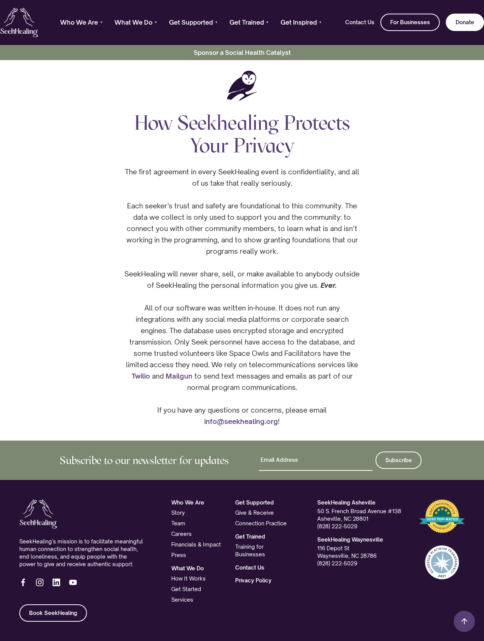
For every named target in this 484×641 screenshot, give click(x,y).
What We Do (187, 568)
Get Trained (250, 536)
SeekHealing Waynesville (350, 539)
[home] (19, 22)
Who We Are (187, 502)
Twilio (141, 376)
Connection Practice (261, 523)
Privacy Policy (253, 580)
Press (178, 555)
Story (178, 512)
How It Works (188, 578)
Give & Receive (254, 512)
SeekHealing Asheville (346, 502)
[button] (81, 22)
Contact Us (359, 22)
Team (178, 523)
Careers (181, 534)
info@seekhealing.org (241, 421)
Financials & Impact (196, 544)
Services (182, 599)
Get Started (186, 589)
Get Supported (254, 502)
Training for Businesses (250, 550)
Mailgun (179, 376)
